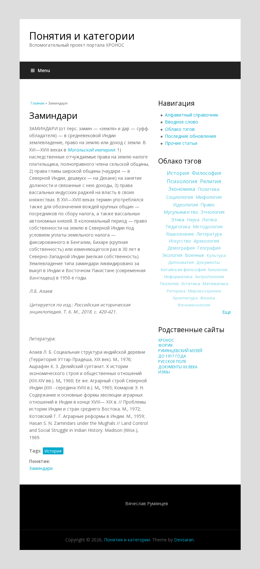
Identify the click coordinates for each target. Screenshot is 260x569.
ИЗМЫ (164, 372)
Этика (177, 219)
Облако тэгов (180, 129)
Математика (215, 283)
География (209, 248)
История (53, 451)
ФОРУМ (165, 345)
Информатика (178, 276)
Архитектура (185, 298)
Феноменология (194, 305)
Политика (208, 189)
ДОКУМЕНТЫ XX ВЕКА (178, 367)
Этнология (212, 212)
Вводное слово (181, 122)
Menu (44, 70)
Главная (37, 103)
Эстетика (190, 283)
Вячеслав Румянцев (146, 503)
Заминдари (41, 468)
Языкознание (180, 234)
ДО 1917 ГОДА (172, 356)
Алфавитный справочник (191, 115)
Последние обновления (190, 136)
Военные (194, 255)
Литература (209, 234)
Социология (179, 197)
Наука (193, 220)
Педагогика (178, 227)
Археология (206, 241)
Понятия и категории (82, 36)
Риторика (176, 291)
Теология (169, 283)
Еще (226, 312)
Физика (207, 298)
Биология (217, 269)
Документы (208, 262)
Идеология (185, 204)
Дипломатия (181, 262)
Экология (172, 255)
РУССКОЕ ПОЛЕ (172, 361)
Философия (206, 173)
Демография (181, 248)
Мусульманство (181, 212)
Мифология (209, 197)
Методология (208, 227)
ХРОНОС (166, 340)
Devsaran (184, 540)
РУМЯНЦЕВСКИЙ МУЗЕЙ (180, 350)
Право (207, 204)
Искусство (180, 241)
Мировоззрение (204, 291)
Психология (182, 181)
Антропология (209, 276)
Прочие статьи (181, 143)
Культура (216, 255)
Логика (209, 220)
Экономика (181, 189)
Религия (210, 181)
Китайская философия (183, 269)
